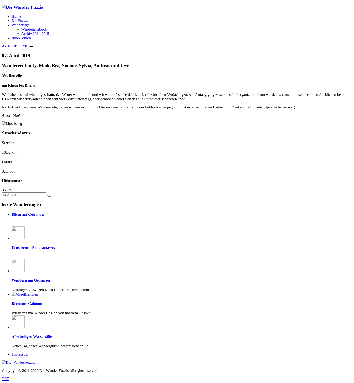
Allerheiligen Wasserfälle (32, 337)
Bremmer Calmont (27, 304)
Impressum (20, 354)
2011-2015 (16, 46)
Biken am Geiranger (28, 214)
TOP (5, 379)
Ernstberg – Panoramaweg (34, 247)
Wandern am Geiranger (31, 280)
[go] (49, 196)
